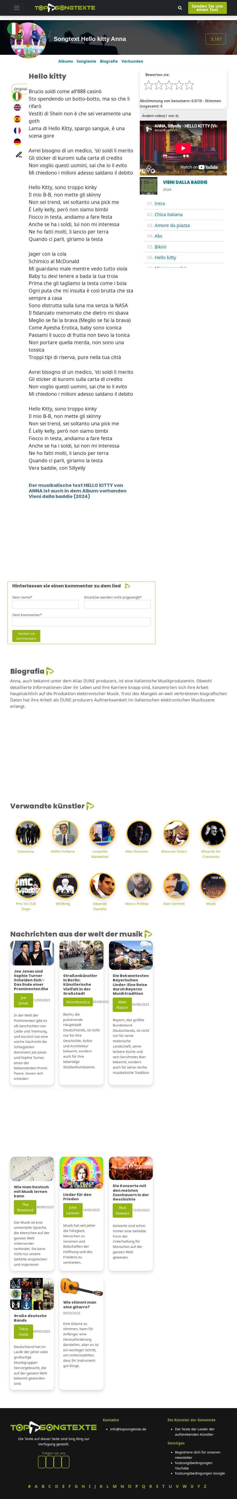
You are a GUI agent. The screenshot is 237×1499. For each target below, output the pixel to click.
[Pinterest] (50, 1462)
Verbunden (132, 61)
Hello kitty (165, 257)
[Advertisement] (118, 533)
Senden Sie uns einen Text (207, 7)
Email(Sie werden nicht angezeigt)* (113, 597)
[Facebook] (42, 1462)
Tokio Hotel (23, 1331)
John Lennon (72, 1210)
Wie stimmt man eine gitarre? (79, 1304)
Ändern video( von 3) (160, 115)
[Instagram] (58, 1462)
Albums (65, 61)
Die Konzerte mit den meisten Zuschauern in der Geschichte (131, 1192)
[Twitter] (65, 1462)
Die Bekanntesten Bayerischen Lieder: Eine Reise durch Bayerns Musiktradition (131, 984)
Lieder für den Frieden (77, 1197)
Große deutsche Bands (30, 1318)
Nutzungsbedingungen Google (200, 1473)
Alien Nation (122, 1004)
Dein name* (22, 597)
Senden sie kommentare (26, 636)
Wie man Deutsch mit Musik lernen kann (31, 1191)
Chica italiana (169, 214)
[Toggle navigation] (16, 7)
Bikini (160, 247)
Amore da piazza (172, 225)
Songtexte (86, 61)
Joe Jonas (23, 1000)
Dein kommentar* (27, 614)
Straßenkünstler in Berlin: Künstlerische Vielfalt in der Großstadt (80, 984)
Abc (158, 236)
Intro (160, 203)
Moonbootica (78, 1001)
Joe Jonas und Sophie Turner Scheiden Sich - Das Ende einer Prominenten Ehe (31, 980)
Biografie (109, 61)
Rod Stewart (122, 1210)
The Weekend (25, 1207)
